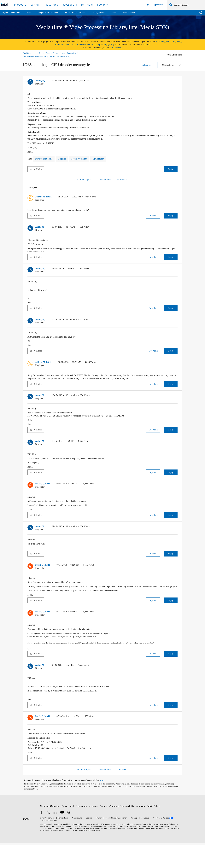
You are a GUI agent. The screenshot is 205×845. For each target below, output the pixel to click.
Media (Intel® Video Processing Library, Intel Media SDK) (47, 56)
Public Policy (153, 808)
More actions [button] (168, 64)
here (104, 782)
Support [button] (35, 4)
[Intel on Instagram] (69, 814)
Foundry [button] (99, 4)
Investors (93, 808)
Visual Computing (72, 53)
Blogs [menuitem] (119, 12)
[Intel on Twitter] (48, 814)
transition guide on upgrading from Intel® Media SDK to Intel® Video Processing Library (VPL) (111, 43)
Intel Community (30, 53)
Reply (170, 169)
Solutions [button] (50, 4)
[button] (176, 81)
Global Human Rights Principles (120, 830)
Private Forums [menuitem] (135, 12)
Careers (104, 808)
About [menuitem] (29, 12)
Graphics (64, 158)
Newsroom (81, 808)
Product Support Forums (51, 53)
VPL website (117, 47)
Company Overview (50, 808)
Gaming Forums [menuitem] (103, 12)
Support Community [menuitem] (11, 12)
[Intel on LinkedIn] (55, 814)
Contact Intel (68, 808)
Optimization (104, 158)
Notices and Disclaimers (135, 828)
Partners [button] (84, 4)
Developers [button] (67, 4)
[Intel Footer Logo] (26, 820)
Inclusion (141, 808)
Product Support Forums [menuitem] (79, 12)
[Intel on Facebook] (41, 814)
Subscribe (146, 64)
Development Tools (45, 158)
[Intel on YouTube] (62, 814)
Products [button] (20, 4)
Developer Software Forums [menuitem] (49, 12)
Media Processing (83, 158)
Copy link (153, 215)
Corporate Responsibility (122, 808)
